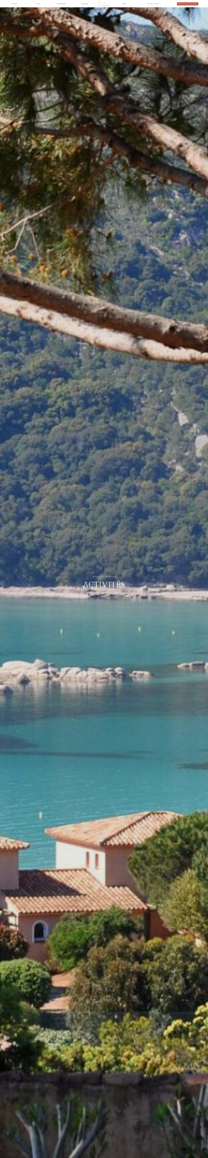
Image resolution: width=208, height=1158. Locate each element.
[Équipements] (61, 3)
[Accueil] (14, 3)
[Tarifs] (124, 3)
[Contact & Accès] (153, 3)
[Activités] (84, 3)
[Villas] (38, 3)
